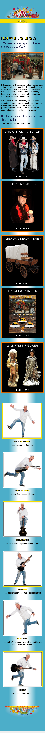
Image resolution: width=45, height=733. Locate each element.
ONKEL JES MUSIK (22, 540)
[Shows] (22, 470)
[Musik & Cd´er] (22, 519)
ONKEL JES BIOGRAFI (22, 441)
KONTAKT (23, 690)
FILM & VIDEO (22, 639)
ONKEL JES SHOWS (22, 491)
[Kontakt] (23, 669)
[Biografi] (22, 421)
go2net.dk (37, 706)
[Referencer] (22, 569)
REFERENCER (22, 589)
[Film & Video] (22, 618)
